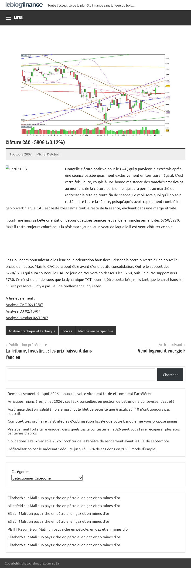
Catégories (20, 471)
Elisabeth (15, 536)
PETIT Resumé (20, 529)
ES (10, 513)
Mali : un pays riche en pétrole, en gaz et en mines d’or (75, 497)
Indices (66, 331)
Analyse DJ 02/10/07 (23, 311)
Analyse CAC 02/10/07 (24, 304)
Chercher (170, 374)
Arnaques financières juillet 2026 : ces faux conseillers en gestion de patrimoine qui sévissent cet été (91, 401)
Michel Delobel (47, 154)
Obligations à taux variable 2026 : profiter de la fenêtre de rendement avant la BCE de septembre (88, 440)
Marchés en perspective (95, 331)
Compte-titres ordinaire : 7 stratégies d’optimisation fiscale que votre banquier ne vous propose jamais (92, 421)
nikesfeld (15, 505)
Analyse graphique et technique (32, 331)
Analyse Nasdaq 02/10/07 (27, 317)
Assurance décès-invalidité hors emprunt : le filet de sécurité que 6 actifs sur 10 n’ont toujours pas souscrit (89, 411)
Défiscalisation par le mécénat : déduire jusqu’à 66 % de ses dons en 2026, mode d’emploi (82, 448)
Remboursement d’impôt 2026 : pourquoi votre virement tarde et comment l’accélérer (79, 393)
